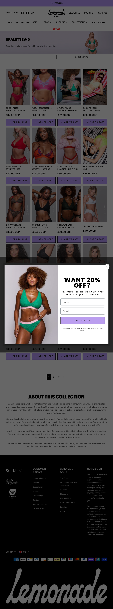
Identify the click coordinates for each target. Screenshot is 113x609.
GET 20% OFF (83, 320)
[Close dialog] (106, 266)
